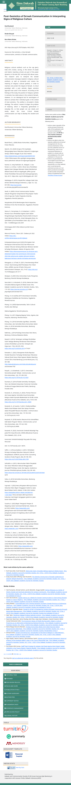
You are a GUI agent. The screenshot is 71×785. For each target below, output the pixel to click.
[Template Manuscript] (15, 755)
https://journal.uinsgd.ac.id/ (19, 289)
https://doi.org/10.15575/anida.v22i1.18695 (18, 402)
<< (4, 654)
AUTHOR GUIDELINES (12, 693)
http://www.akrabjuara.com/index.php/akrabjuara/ (20, 364)
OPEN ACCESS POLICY (13, 712)
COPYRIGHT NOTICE (12, 701)
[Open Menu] (4, 2)
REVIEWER (9, 678)
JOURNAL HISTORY (11, 715)
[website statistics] (11, 767)
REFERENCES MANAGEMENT (14, 708)
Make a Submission (15, 664)
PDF (49, 27)
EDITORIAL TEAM (11, 675)
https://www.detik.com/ (22, 508)
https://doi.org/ (33, 269)
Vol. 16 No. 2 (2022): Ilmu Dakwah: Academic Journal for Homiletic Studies (41, 9)
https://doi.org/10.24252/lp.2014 (15, 348)
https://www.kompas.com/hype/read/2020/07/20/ (20, 156)
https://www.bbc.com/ (11, 528)
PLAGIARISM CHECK (12, 704)
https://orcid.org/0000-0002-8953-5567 (14, 29)
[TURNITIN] (15, 729)
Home (5, 9)
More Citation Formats (54, 65)
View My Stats (20, 767)
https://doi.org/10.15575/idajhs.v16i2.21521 (21, 47)
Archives (12, 9)
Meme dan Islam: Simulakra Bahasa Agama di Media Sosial (44, 571)
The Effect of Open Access (55, 175)
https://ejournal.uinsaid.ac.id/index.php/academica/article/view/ (25, 472)
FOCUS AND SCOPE (12, 686)
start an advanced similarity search (23, 658)
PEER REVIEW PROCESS (13, 682)
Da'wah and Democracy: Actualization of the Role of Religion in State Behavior (39, 632)
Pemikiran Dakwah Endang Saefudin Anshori (27, 615)
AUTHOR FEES (10, 697)
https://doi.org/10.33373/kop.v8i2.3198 (17, 459)
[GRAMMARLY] (15, 736)
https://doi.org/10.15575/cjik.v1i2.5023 (16, 377)
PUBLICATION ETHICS (12, 690)
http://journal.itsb (15, 185)
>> (20, 654)
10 (17, 654)
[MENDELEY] (15, 743)
